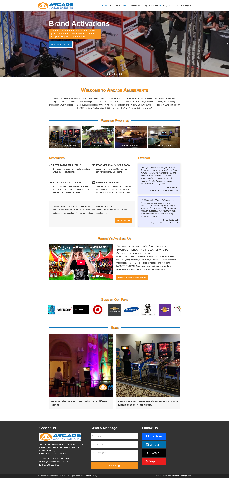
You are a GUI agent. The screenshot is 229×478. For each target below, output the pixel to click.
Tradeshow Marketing (137, 6)
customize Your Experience (130, 278)
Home (104, 6)
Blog (165, 6)
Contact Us (174, 6)
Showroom (153, 6)
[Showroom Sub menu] (160, 6)
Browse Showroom (60, 41)
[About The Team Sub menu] (125, 6)
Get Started (122, 220)
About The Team (117, 6)
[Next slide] (227, 44)
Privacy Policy (91, 476)
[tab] (107, 74)
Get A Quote (186, 6)
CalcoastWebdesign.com (180, 476)
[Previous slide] (1, 44)
